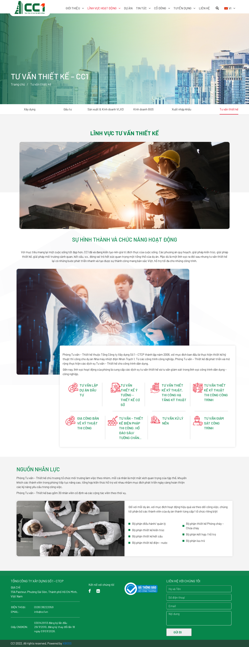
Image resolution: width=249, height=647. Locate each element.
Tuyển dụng (182, 8)
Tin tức (141, 8)
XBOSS (67, 643)
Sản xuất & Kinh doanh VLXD (106, 109)
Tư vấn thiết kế (229, 109)
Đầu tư (67, 109)
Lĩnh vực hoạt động (102, 8)
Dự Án (128, 8)
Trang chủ (18, 84)
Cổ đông (160, 8)
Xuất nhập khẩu (181, 109)
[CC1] (30, 5)
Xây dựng (29, 109)
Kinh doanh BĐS (143, 109)
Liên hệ (204, 8)
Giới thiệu (73, 8)
